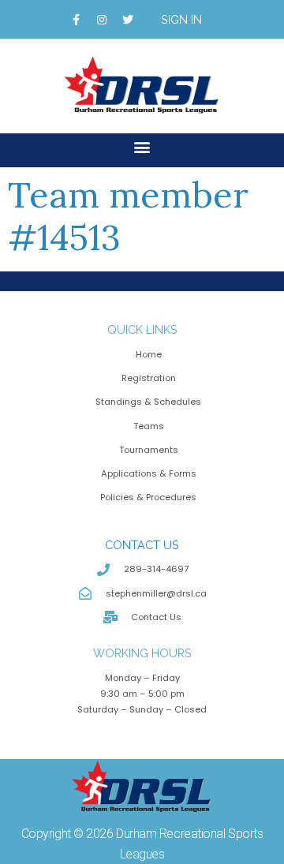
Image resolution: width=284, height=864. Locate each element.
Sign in (181, 19)
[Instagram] (102, 20)
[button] (142, 146)
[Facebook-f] (76, 20)
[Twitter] (128, 20)
